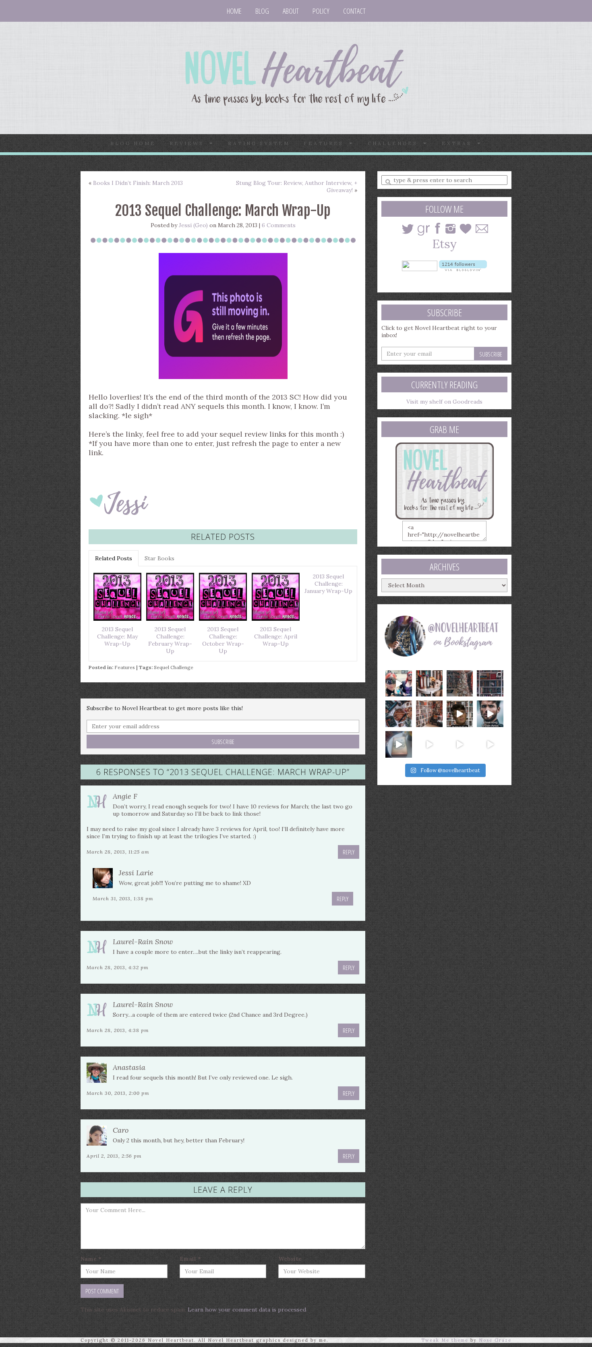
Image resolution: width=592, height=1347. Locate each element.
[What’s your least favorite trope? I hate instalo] (460, 713)
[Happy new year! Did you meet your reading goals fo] (460, 683)
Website (290, 1258)
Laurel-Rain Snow (143, 941)
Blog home (133, 143)
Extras (459, 143)
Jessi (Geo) (193, 225)
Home (234, 11)
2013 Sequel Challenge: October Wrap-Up (223, 640)
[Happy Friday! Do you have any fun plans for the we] (490, 683)
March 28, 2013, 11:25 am (118, 852)
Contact (354, 11)
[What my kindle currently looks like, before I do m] (490, 744)
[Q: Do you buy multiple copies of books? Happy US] (429, 683)
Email (190, 1258)
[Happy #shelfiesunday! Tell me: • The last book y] (429, 713)
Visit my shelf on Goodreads (444, 401)
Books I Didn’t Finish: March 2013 (138, 183)
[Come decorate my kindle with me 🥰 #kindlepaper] (460, 744)
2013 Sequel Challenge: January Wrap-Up (328, 584)
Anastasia (129, 1067)
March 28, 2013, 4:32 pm (118, 967)
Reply (348, 852)
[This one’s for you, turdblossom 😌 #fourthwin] (490, 713)
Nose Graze (495, 1340)
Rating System (259, 143)
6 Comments (279, 225)
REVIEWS (189, 143)
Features (124, 667)
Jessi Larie (136, 872)
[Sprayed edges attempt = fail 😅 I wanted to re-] (429, 744)
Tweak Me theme (444, 1340)
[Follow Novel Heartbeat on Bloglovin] (463, 265)
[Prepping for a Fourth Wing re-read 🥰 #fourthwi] (398, 744)
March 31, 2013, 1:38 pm (123, 898)
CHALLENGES (395, 143)
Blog (262, 11)
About (291, 11)
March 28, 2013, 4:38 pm (118, 1030)
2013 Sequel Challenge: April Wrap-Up (275, 636)
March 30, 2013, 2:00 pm (118, 1093)
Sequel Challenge (173, 667)
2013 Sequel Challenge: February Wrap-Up (170, 640)
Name (91, 1258)
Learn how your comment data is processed (247, 1309)
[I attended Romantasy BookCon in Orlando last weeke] (398, 683)
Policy (321, 11)
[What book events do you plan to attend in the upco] (398, 713)
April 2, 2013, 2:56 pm (114, 1156)
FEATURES (326, 143)
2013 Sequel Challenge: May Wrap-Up (117, 636)
